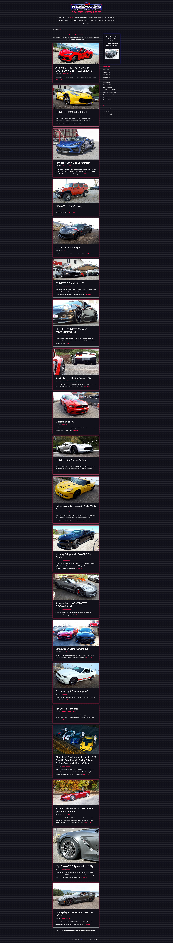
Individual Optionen (109, 92)
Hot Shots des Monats (66, 709)
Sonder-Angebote (108, 94)
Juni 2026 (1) (106, 111)
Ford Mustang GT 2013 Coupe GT (71, 691)
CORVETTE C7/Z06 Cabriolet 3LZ (71, 112)
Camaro (64, 381)
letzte (93, 930)
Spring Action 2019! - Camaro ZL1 (71, 649)
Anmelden (108, 940)
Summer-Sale (107, 99)
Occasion (106, 82)
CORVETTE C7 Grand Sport (68, 248)
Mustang (74, 381)
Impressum (84, 940)
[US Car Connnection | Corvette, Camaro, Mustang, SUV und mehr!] (86, 7)
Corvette (69, 73)
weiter (88, 930)
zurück (70, 930)
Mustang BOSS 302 (64, 422)
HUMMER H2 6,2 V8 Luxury (69, 206)
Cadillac (106, 79)
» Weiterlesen (58, 79)
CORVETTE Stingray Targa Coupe (71, 460)
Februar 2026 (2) (107, 114)
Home (64, 73)
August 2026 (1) (107, 109)
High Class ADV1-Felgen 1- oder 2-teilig (74, 866)
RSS (119, 69)
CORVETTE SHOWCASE (109, 89)
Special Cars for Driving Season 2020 (73, 378)
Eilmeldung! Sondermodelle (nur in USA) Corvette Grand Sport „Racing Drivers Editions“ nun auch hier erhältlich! (75, 760)
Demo (105, 97)
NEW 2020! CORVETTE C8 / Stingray (72, 163)
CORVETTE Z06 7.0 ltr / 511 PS (69, 283)
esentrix (100, 940)
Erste (66, 930)
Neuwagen (107, 84)
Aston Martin (107, 87)
